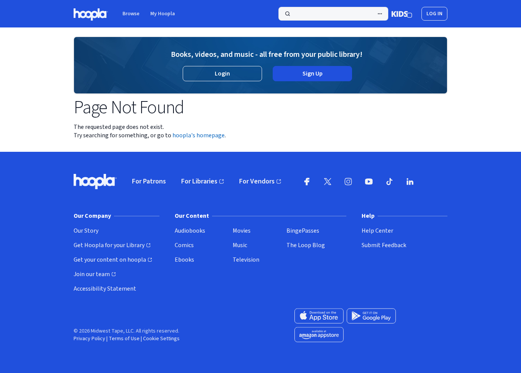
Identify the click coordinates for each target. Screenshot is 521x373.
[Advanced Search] (379, 13)
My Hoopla (162, 14)
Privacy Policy (89, 338)
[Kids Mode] (401, 14)
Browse (131, 14)
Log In (434, 14)
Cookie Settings (161, 338)
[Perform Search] (333, 14)
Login (222, 73)
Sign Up (312, 73)
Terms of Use (124, 338)
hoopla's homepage (198, 135)
